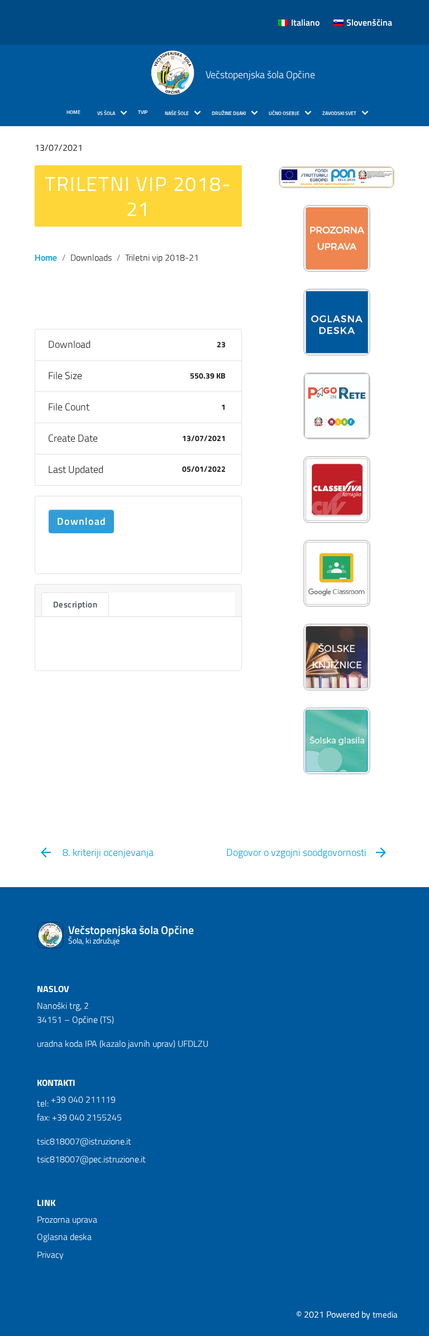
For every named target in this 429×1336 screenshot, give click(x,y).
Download (81, 521)
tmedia (385, 1314)
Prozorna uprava (67, 1219)
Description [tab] (75, 604)
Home (46, 257)
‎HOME (73, 112)
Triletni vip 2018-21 (138, 196)
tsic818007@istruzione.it (84, 1141)
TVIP (142, 112)
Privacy (50, 1254)
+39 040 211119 (83, 1099)
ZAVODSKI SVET (339, 113)
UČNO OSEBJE (284, 113)
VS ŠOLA (106, 113)
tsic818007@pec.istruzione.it (91, 1159)
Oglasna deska (64, 1236)
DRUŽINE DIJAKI (229, 113)
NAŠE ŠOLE (177, 113)
